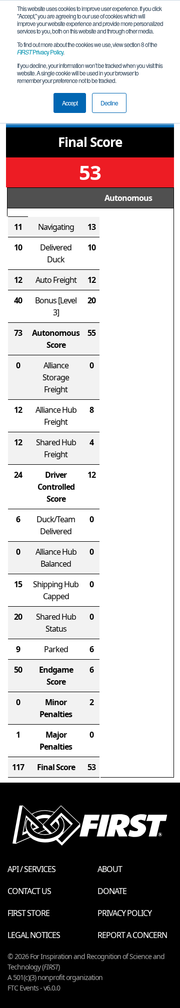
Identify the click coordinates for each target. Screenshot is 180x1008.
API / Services (32, 869)
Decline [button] (109, 102)
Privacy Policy (40, 51)
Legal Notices (34, 935)
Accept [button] (70, 102)
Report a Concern (132, 935)
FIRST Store (29, 913)
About (110, 869)
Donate (112, 891)
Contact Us (29, 891)
